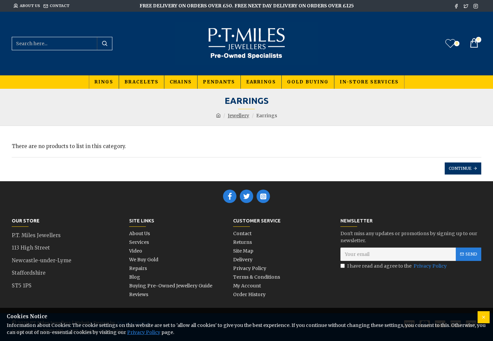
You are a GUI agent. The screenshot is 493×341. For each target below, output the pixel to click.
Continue (460, 168)
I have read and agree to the (397, 266)
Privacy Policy (143, 332)
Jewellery (238, 116)
